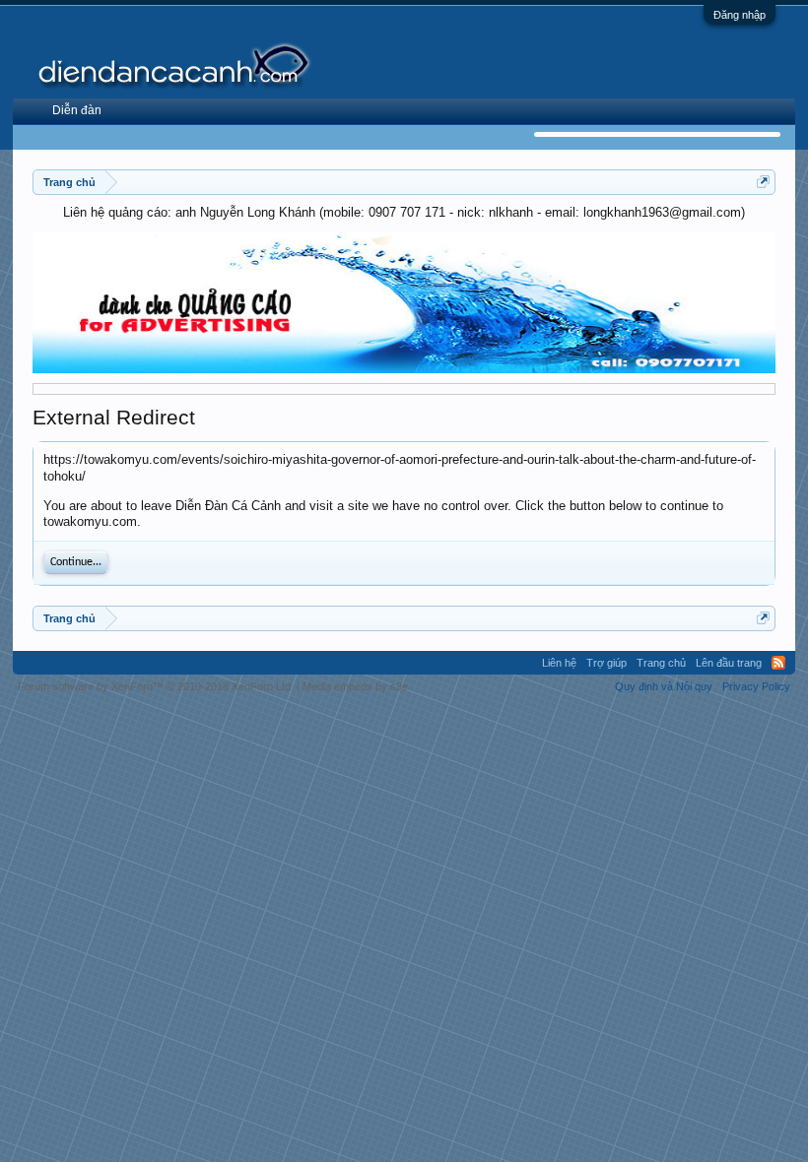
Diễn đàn (76, 110)
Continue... (75, 562)
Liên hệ (559, 663)
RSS (778, 663)
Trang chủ (661, 663)
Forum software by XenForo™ (156, 686)
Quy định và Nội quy (663, 686)
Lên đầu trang (729, 663)
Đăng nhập (739, 15)
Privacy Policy (756, 686)
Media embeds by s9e (355, 686)
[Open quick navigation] (763, 181)
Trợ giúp (606, 663)
